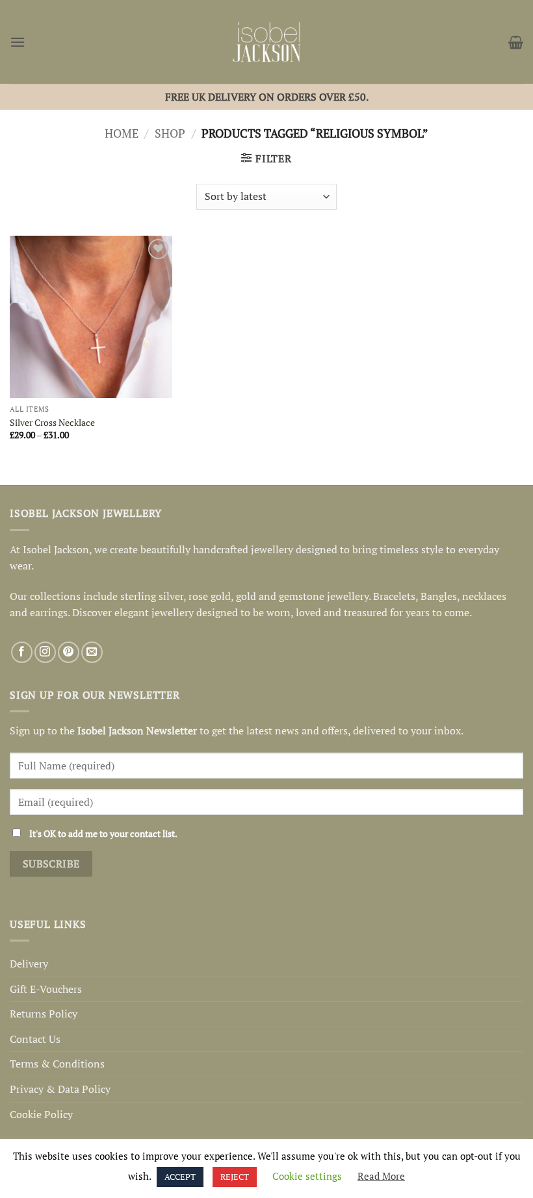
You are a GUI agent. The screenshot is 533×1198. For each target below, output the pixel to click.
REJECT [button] (234, 1176)
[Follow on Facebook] (21, 652)
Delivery (29, 963)
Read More (381, 1175)
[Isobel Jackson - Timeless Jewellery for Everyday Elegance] (267, 41)
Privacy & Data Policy (60, 1089)
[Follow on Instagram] (45, 652)
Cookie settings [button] (307, 1175)
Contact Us (35, 1039)
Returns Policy (43, 1013)
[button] (17, 42)
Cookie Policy (41, 1114)
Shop (170, 133)
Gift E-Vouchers (46, 989)
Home (121, 133)
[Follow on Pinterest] (68, 652)
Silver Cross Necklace (52, 423)
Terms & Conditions (57, 1063)
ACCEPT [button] (180, 1176)
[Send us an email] (92, 652)
